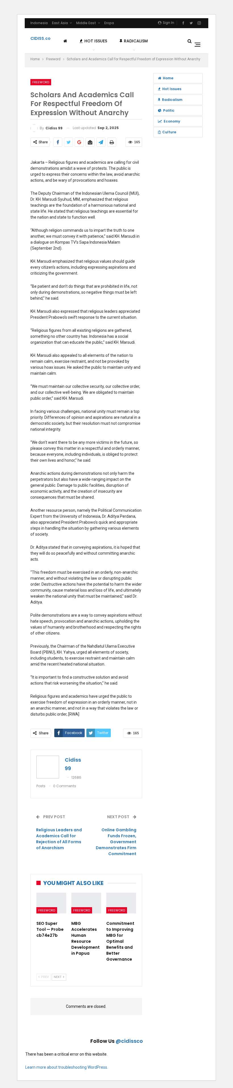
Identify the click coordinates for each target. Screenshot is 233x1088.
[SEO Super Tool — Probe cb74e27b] (51, 903)
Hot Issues (95, 41)
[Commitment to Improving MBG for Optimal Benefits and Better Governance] (121, 903)
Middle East (86, 22)
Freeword (40, 82)
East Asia (60, 22)
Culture (169, 132)
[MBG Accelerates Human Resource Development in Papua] (86, 903)
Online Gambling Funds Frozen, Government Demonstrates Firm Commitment (116, 842)
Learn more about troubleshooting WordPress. (66, 1067)
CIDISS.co (40, 38)
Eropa (109, 22)
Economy (172, 121)
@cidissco (129, 1041)
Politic (168, 110)
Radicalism (136, 41)
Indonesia (39, 22)
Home (168, 78)
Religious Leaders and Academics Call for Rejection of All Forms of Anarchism (59, 839)
